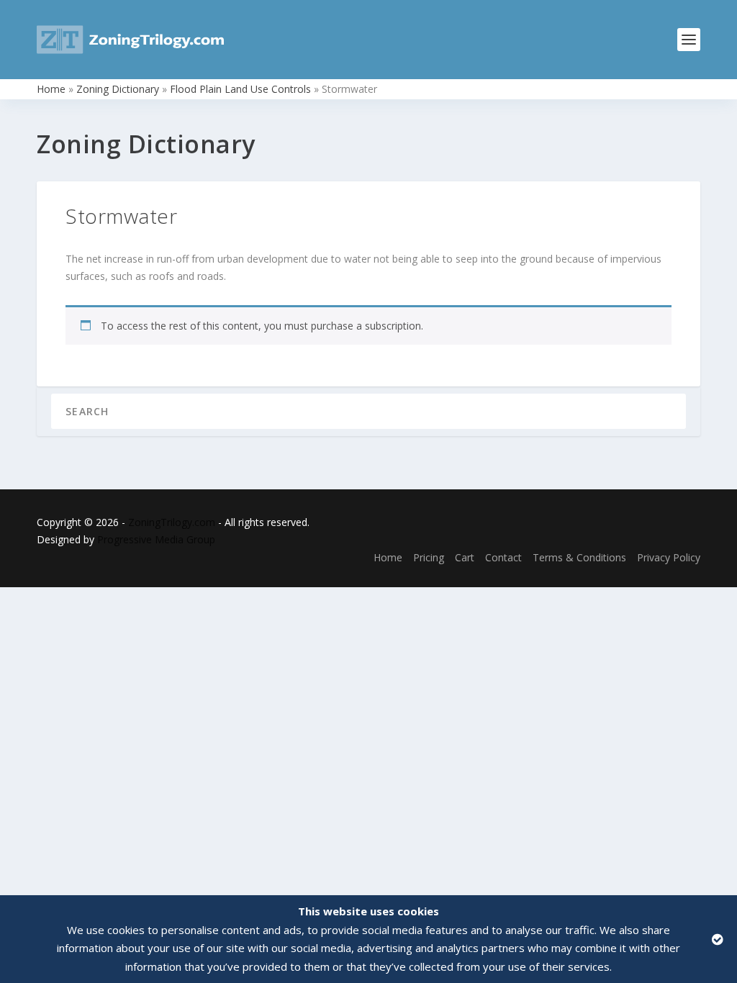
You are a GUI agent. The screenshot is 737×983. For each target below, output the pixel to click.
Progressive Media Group (156, 539)
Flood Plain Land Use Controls (240, 89)
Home (51, 89)
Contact (503, 557)
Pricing (428, 557)
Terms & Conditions (579, 557)
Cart (464, 557)
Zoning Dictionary (117, 89)
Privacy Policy (668, 557)
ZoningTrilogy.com (171, 522)
